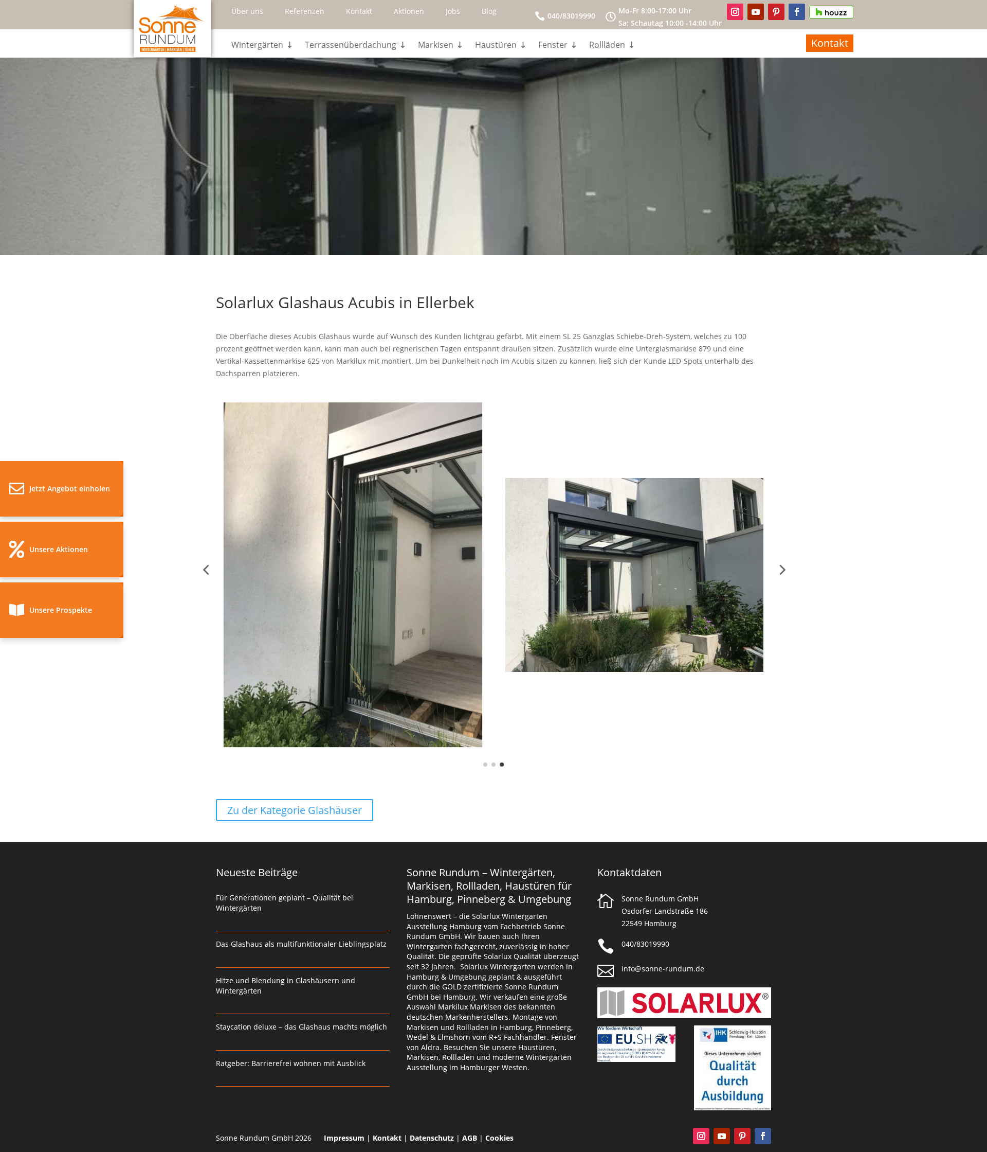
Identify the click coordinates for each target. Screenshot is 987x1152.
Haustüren (496, 45)
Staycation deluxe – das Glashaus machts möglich (301, 1027)
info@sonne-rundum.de (663, 968)
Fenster (553, 45)
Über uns (247, 11)
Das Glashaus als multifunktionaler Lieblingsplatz (301, 944)
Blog (489, 11)
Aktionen (409, 11)
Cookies (499, 1138)
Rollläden (607, 45)
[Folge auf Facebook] (797, 12)
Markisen (435, 45)
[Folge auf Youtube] (755, 12)
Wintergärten (257, 45)
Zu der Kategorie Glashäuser (294, 810)
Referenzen (304, 11)
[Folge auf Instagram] (735, 12)
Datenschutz (432, 1138)
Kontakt (359, 11)
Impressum (344, 1138)
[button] (61, 489)
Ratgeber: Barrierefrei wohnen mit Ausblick (290, 1063)
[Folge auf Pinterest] (776, 12)
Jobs (453, 11)
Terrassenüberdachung (350, 45)
